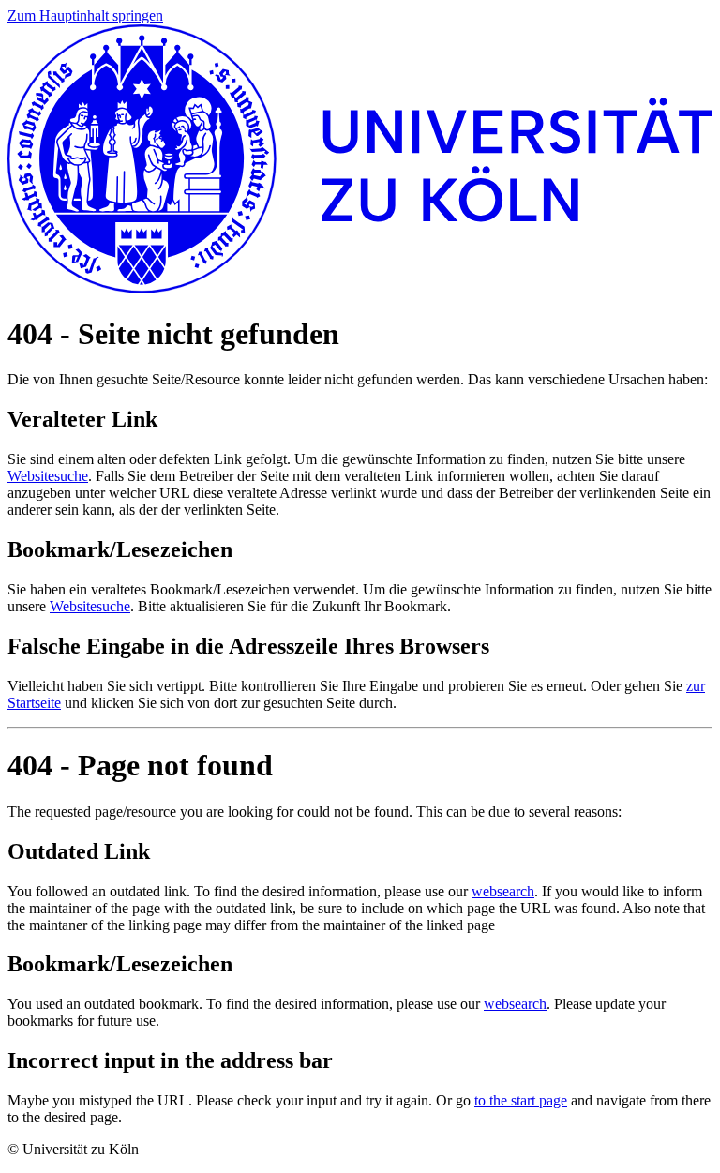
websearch (503, 891)
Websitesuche (48, 476)
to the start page (520, 1100)
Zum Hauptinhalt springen (85, 15)
